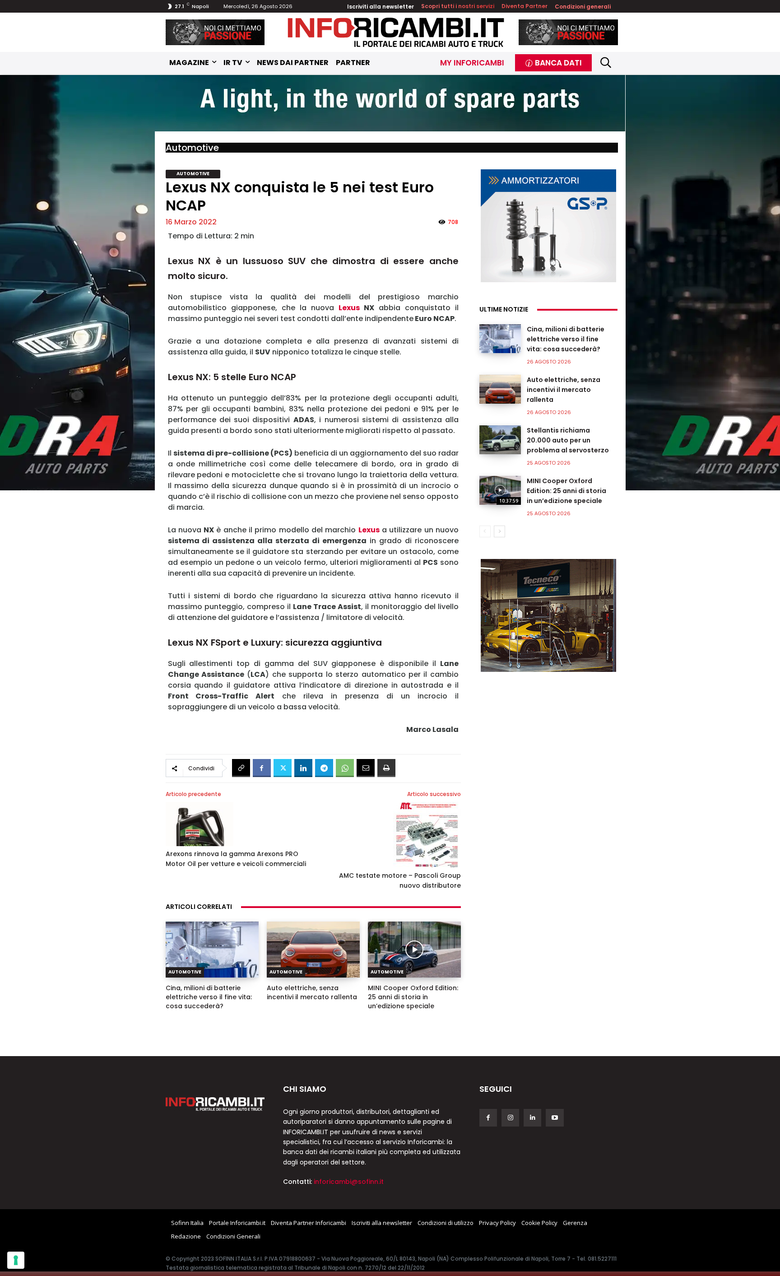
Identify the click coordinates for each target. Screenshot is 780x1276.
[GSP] (548, 225)
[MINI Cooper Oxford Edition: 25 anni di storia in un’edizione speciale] (414, 950)
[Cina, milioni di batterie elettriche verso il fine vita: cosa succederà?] (212, 950)
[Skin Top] (390, 104)
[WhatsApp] (345, 768)
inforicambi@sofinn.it (349, 1181)
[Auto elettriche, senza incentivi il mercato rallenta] (313, 950)
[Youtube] (554, 1118)
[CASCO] (215, 32)
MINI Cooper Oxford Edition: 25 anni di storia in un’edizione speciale (413, 997)
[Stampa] (386, 768)
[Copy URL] (241, 768)
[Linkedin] (303, 768)
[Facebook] (262, 768)
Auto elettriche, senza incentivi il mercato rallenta (312, 992)
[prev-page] (485, 531)
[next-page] (499, 531)
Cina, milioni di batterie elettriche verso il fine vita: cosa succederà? (209, 997)
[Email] (366, 768)
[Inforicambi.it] (396, 32)
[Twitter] (283, 768)
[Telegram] (324, 768)
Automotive (192, 147)
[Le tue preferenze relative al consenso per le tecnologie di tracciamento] (15, 1260)
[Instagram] (510, 1118)
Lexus (349, 308)
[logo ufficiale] (215, 1104)
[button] (606, 63)
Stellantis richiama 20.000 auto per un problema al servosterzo (568, 440)
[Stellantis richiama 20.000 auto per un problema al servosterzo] (500, 439)
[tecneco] (548, 615)
